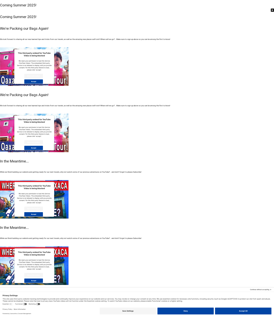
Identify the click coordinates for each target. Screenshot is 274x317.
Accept (33, 81)
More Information (33, 76)
